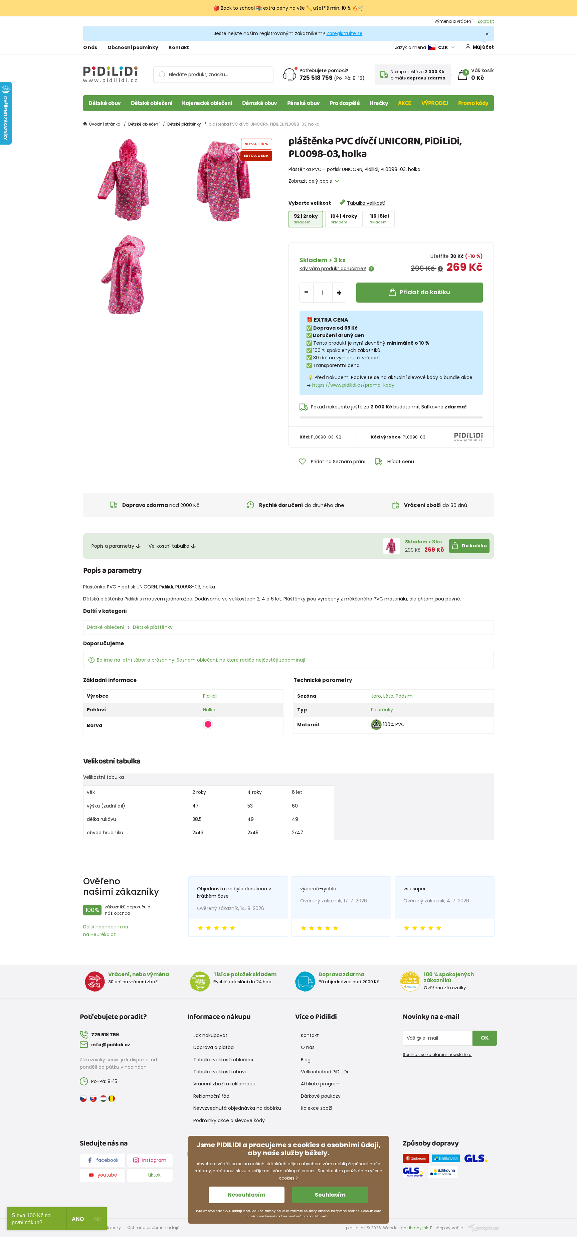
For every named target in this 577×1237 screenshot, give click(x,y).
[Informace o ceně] (440, 269)
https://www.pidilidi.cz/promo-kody (353, 385)
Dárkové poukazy (321, 1096)
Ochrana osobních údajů (153, 1227)
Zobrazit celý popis (310, 181)
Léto (388, 696)
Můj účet (483, 47)
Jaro (376, 696)
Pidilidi (210, 696)
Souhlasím (330, 1195)
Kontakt (179, 47)
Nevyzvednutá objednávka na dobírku (237, 1108)
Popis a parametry (112, 546)
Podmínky (483, 21)
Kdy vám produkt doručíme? (333, 268)
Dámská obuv (259, 103)
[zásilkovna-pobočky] (417, 1159)
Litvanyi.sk (417, 1228)
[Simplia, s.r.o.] (483, 1227)
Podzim (404, 696)
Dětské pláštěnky (184, 124)
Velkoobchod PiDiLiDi (324, 1071)
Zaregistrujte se (345, 33)
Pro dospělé (345, 103)
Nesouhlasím (246, 1195)
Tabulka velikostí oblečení (223, 1059)
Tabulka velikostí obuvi (219, 1071)
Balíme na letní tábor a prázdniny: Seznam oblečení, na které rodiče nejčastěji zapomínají (201, 660)
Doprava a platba (213, 1047)
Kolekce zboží (316, 1108)
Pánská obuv (303, 103)
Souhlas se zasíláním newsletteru (437, 1054)
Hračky (379, 103)
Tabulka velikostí (366, 203)
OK (485, 1038)
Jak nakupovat (210, 1035)
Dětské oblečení (151, 103)
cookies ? (288, 1178)
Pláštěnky (382, 709)
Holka (209, 709)
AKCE (404, 103)
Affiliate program (321, 1083)
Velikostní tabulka (169, 546)
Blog (306, 1059)
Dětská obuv (104, 103)
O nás (90, 47)
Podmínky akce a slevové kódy (229, 1120)
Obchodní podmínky (133, 47)
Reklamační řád (211, 1096)
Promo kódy (473, 103)
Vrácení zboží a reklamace (224, 1083)
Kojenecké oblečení (207, 103)
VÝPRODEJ (434, 103)
